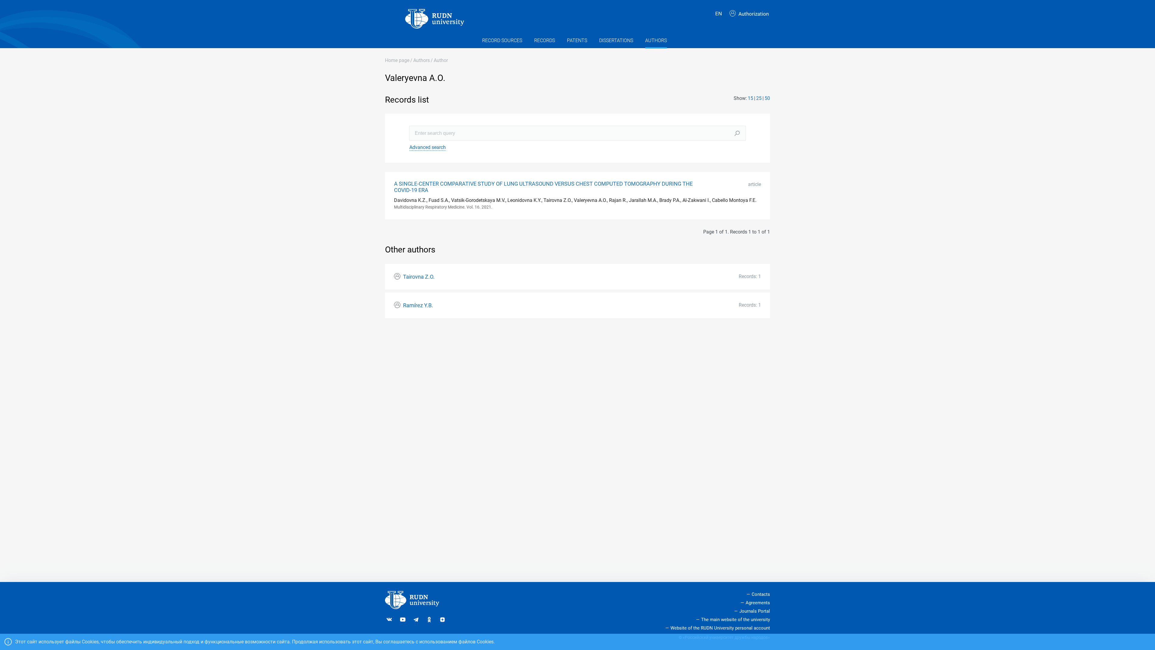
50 (767, 98)
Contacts (761, 594)
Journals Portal (754, 611)
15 (750, 98)
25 (759, 98)
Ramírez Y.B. (418, 305)
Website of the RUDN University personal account (720, 628)
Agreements (758, 602)
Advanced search (427, 147)
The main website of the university (735, 619)
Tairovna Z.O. (419, 277)
